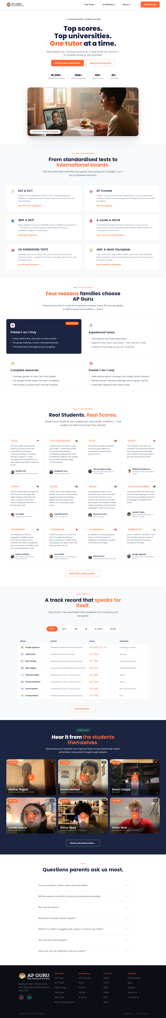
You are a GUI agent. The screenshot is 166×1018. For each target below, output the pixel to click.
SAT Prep (59, 978)
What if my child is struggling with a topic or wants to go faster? (70, 929)
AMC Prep (59, 997)
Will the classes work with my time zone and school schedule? (69, 896)
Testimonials (134, 978)
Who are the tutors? (48, 907)
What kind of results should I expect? (56, 918)
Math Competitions (64, 1002)
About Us (132, 992)
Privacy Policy (128, 1013)
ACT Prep (59, 982)
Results (131, 987)
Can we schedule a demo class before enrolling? (63, 885)
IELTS (105, 997)
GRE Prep (59, 992)
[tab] (52, 629)
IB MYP (82, 987)
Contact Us (133, 997)
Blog (130, 982)
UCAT (106, 982)
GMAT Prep (60, 987)
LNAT (105, 1002)
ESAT (105, 987)
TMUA (106, 978)
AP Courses (85, 978)
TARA (106, 992)
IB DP (81, 982)
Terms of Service (141, 1013)
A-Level (82, 997)
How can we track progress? (52, 940)
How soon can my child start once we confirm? (62, 951)
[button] (90, 5)
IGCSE (82, 992)
